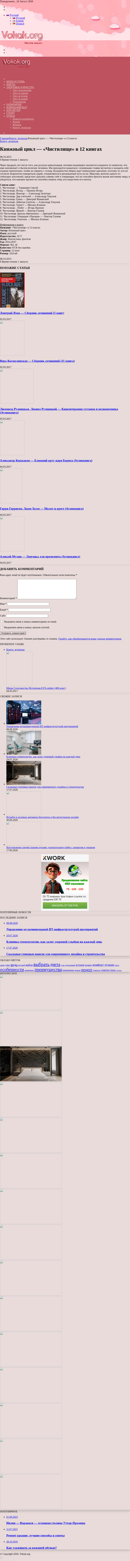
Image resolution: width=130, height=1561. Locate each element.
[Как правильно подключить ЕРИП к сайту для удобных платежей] (31, 1223)
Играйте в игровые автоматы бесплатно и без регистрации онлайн (42, 817)
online (7, 965)
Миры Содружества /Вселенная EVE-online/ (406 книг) (36, 688)
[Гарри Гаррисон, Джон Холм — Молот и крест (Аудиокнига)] (11, 502)
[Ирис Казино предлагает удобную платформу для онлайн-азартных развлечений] (31, 1294)
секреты (96, 970)
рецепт (86, 970)
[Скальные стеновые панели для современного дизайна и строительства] (23, 784)
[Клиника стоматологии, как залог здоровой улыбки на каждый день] (23, 753)
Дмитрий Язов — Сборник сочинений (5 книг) (32, 313)
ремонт (78, 970)
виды (14, 964)
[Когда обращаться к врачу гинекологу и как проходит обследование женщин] (31, 1187)
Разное (16, 121)
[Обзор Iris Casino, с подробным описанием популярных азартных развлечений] (31, 1330)
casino (2, 965)
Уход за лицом (20, 93)
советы (105, 970)
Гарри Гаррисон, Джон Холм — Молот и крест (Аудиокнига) (42, 508)
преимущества (48, 969)
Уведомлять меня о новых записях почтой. (27, 627)
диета (55, 964)
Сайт (2, 615)
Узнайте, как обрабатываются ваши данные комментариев (89, 638)
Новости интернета (23, 119)
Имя (3, 603)
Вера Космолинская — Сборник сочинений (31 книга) (37, 361)
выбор (29, 964)
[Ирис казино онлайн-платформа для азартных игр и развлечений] (31, 1366)
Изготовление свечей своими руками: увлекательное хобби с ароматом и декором (50, 847)
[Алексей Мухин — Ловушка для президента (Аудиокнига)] (12, 550)
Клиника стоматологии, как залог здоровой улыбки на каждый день (43, 756)
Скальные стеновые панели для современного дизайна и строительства (45, 787)
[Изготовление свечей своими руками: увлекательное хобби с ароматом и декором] (23, 844)
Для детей (13, 110)
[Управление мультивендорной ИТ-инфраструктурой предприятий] (23, 723)
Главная (4, 138)
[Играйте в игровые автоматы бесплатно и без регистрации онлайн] (23, 814)
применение (68, 970)
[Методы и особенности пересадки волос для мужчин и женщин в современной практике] (31, 1259)
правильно (29, 970)
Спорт (10, 113)
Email (4, 609)
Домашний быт (16, 107)
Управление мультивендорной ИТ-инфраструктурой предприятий (42, 726)
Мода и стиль (15, 81)
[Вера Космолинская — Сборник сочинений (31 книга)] (12, 354)
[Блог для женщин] (22, 44)
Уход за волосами (22, 90)
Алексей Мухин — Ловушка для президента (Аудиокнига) (40, 556)
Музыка (17, 124)
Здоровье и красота (20, 87)
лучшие (109, 964)
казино (88, 965)
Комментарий (8, 598)
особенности (12, 969)
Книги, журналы (22, 127)
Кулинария (13, 104)
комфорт (98, 964)
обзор (117, 965)
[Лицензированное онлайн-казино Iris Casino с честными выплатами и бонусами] (31, 1437)
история (80, 965)
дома (63, 965)
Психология (19, 101)
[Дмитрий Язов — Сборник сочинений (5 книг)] (12, 306)
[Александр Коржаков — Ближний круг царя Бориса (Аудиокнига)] (12, 454)
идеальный (70, 965)
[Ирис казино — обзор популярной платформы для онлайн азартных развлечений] (31, 1401)
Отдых (10, 116)
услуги (118, 970)
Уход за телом (20, 96)
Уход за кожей (20, 98)
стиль (113, 970)
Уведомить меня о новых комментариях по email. (30, 621)
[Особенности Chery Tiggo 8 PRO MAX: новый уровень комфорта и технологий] (31, 1508)
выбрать (41, 964)
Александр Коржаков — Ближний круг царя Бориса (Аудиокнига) (46, 460)
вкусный (21, 965)
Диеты (10, 84)
